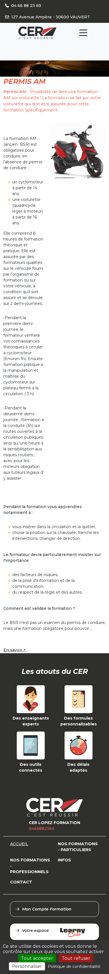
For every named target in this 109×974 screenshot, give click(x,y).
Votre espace (35, 930)
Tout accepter (37, 958)
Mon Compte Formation (47, 909)
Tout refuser (76, 958)
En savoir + (14, 649)
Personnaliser (27, 966)
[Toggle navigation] (83, 32)
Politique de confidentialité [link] (74, 966)
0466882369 (41, 828)
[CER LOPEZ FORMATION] (37, 32)
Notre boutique (58, 44)
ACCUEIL (19, 843)
